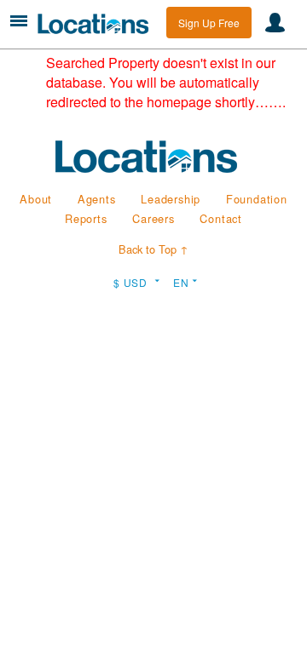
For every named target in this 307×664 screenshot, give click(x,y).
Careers (153, 218)
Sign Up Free (209, 22)
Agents (97, 199)
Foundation (256, 199)
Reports (86, 218)
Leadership (170, 199)
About (36, 199)
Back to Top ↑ (153, 249)
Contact (221, 218)
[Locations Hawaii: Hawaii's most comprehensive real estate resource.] (97, 24)
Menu (18, 21)
